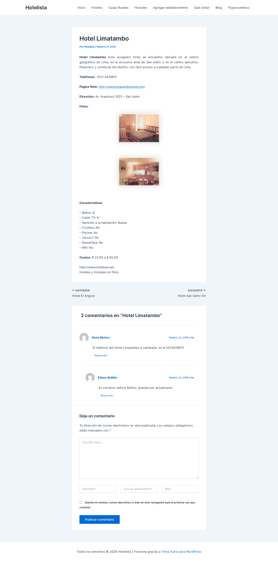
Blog (219, 7)
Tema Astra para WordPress (181, 551)
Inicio (81, 7)
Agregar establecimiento (170, 7)
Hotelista (36, 7)
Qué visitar (202, 7)
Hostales (140, 7)
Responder (101, 355)
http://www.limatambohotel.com (122, 87)
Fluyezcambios (238, 7)
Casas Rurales (118, 7)
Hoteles (96, 7)
